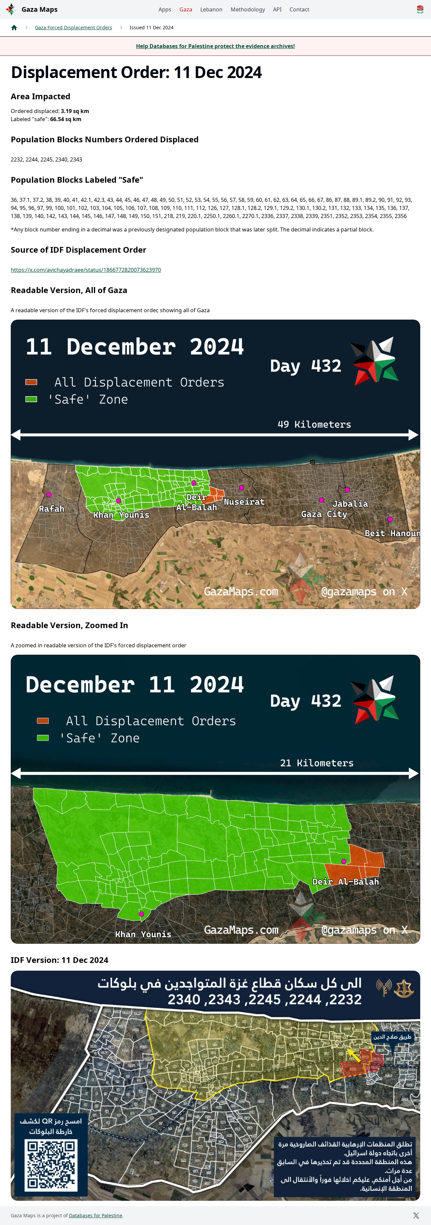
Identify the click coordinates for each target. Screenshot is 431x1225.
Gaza (185, 9)
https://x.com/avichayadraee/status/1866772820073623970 (86, 270)
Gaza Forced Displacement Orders (73, 27)
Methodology (248, 9)
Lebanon (211, 9)
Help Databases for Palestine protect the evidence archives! (215, 46)
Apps (165, 9)
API (277, 9)
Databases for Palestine (95, 1215)
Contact (299, 9)
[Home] (14, 27)
